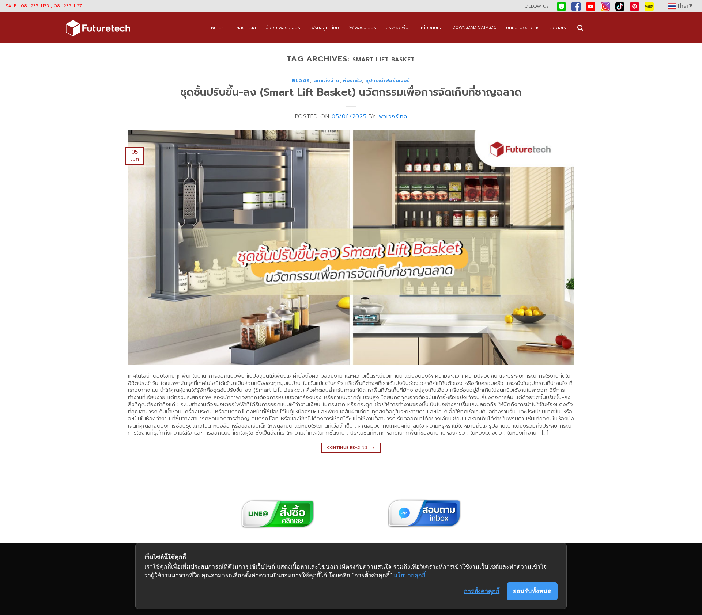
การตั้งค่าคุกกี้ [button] (481, 591)
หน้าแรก (219, 27)
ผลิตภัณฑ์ (246, 27)
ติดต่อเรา (558, 27)
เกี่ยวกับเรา (432, 27)
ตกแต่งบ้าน (326, 80)
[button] (580, 28)
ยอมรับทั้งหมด (532, 591)
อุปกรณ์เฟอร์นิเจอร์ (387, 80)
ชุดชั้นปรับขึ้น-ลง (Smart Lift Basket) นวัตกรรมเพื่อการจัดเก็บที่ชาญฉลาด (351, 92)
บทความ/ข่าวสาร (523, 27)
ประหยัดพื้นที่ (398, 27)
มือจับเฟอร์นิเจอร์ (282, 27)
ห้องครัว (352, 80)
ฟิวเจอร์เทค (393, 116)
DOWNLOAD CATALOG (474, 27)
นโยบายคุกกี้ (409, 575)
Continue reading (351, 447)
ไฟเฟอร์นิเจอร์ (362, 27)
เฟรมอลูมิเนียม (324, 27)
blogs (301, 80)
